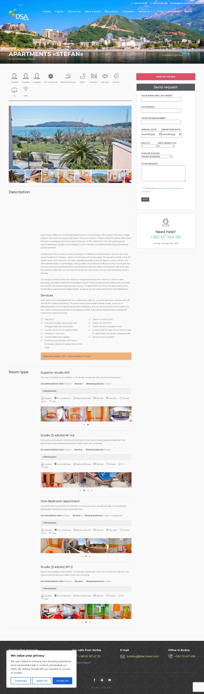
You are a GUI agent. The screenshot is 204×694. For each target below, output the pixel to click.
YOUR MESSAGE (149, 164)
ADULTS (145, 143)
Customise (21, 680)
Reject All (41, 680)
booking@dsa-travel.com (143, 656)
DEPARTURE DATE (170, 129)
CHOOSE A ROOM (150, 153)
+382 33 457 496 (185, 656)
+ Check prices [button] (49, 391)
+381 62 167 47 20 (90, 656)
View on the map (165, 76)
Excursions (111, 11)
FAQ (160, 11)
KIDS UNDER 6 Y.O (167, 143)
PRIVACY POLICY (82, 663)
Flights (59, 11)
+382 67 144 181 (165, 237)
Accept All (62, 680)
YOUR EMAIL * (148, 107)
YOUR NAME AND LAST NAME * (157, 95)
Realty (188, 11)
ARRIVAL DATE (149, 129)
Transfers (128, 11)
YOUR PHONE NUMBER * (153, 118)
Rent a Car (74, 11)
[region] (41, 669)
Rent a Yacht (92, 11)
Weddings (173, 11)
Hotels (47, 11)
